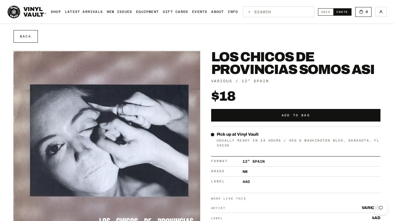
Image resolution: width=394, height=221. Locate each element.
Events (199, 12)
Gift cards (175, 12)
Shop (56, 12)
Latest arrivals (84, 12)
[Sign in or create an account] (381, 12)
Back (25, 36)
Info (233, 12)
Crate (343, 12)
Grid (327, 12)
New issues (119, 12)
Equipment (147, 12)
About (217, 12)
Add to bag (296, 115)
